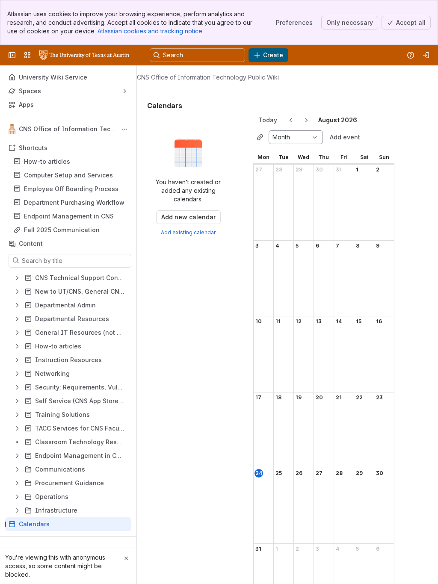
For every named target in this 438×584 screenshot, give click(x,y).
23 (379, 397)
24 (258, 473)
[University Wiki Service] (84, 55)
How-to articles (47, 161)
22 (359, 397)
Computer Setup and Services (68, 175)
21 (339, 397)
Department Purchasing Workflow (74, 202)
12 (299, 321)
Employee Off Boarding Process (71, 188)
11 (278, 321)
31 (339, 169)
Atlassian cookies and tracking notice (150, 31)
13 (319, 321)
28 (278, 169)
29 (299, 169)
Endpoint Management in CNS (69, 216)
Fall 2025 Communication (62, 229)
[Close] (126, 558)
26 (299, 473)
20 (319, 397)
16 (379, 321)
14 (339, 321)
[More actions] (124, 129)
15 (358, 321)
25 (278, 473)
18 (278, 397)
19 (299, 397)
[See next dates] (306, 120)
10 (258, 321)
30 (319, 169)
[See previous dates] (291, 120)
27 (258, 169)
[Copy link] (260, 137)
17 (258, 397)
